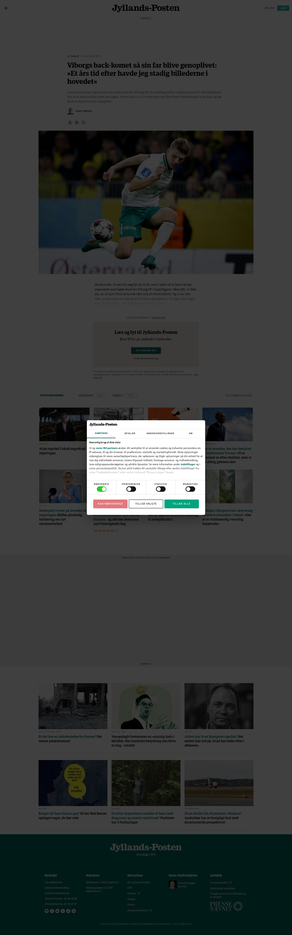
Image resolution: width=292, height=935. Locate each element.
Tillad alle (181, 504)
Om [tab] (191, 433)
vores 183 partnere (107, 447)
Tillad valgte (146, 504)
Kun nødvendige (110, 504)
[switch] (131, 489)
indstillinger (188, 464)
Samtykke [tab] (101, 433)
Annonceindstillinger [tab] (160, 433)
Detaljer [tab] (130, 433)
